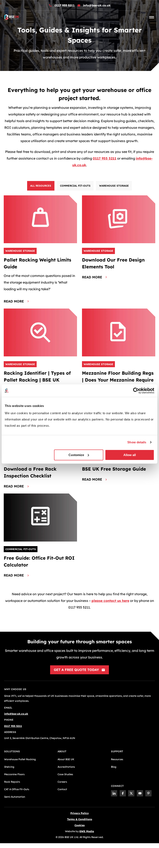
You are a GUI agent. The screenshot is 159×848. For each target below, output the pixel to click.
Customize (76, 454)
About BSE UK (66, 759)
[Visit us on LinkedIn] (114, 793)
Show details (136, 442)
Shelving (9, 766)
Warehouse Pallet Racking (20, 759)
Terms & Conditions (79, 819)
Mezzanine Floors (14, 774)
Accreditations (66, 766)
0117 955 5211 (64, 5)
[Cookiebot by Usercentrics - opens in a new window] (136, 391)
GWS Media (86, 831)
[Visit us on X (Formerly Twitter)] (131, 793)
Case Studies (65, 774)
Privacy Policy (79, 813)
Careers (62, 781)
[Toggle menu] (151, 17)
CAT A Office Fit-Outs (16, 789)
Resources (117, 759)
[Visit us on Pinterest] (148, 793)
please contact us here (110, 601)
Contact (62, 789)
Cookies (80, 825)
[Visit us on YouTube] (140, 793)
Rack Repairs (12, 781)
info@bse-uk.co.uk (97, 5)
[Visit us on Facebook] (123, 793)
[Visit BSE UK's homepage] (11, 17)
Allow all (129, 454)
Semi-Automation (14, 796)
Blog (113, 766)
